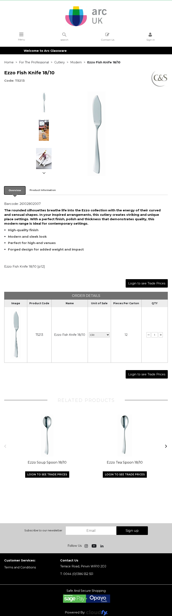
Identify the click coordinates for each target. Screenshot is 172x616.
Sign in (150, 39)
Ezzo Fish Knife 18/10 (69, 335)
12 (126, 335)
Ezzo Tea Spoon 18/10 (125, 462)
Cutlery (59, 62)
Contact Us (107, 39)
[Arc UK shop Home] (86, 26)
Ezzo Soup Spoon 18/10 (47, 462)
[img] (87, 545)
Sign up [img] (132, 531)
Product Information (43, 190)
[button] (5, 446)
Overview (15, 190)
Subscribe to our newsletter (43, 530)
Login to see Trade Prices (146, 283)
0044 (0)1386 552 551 (76, 574)
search (64, 39)
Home (9, 62)
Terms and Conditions (20, 567)
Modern (76, 62)
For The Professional (34, 62)
